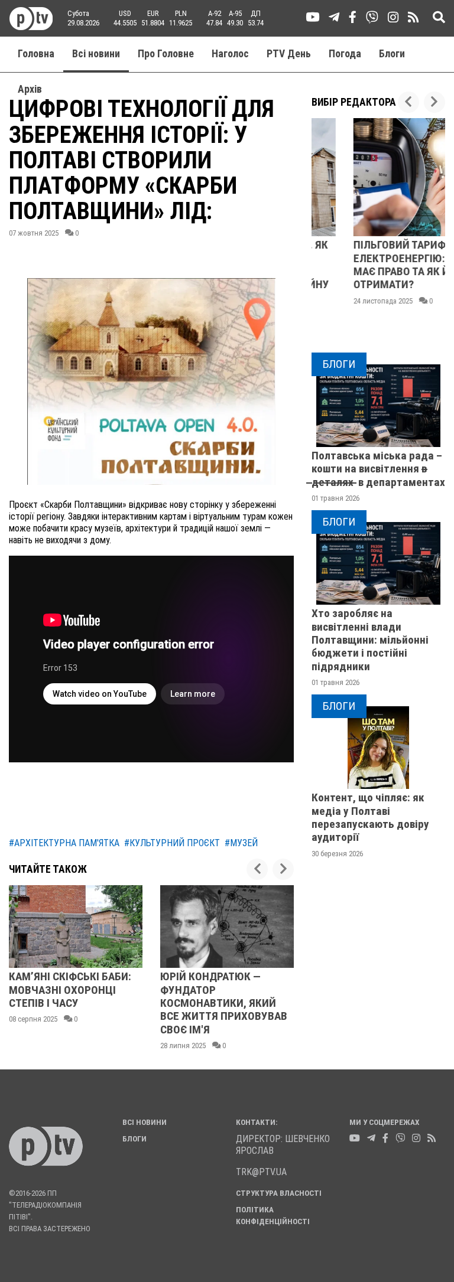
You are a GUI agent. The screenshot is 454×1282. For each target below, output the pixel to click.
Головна (36, 54)
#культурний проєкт (172, 843)
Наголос (230, 54)
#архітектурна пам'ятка (64, 843)
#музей (241, 843)
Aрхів (30, 89)
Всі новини (96, 54)
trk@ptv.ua (261, 1171)
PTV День (289, 54)
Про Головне (166, 54)
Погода (345, 54)
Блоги (392, 54)
